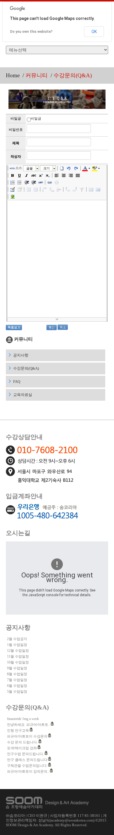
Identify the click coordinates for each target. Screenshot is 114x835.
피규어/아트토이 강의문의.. (28, 771)
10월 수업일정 (18, 662)
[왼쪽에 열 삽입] (68, 189)
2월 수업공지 (17, 639)
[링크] (50, 182)
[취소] (69, 168)
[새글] (62, 168)
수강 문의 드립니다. (23, 742)
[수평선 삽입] (41, 182)
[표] (12, 189)
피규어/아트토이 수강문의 (27, 736)
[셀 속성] (29, 189)
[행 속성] (36, 189)
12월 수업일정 (18, 651)
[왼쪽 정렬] (57, 175)
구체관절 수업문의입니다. (27, 766)
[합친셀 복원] (98, 189)
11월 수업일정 (18, 656)
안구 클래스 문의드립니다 (27, 760)
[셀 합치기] (91, 189)
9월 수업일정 (17, 668)
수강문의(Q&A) (26, 368)
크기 (46, 168)
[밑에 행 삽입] (52, 189)
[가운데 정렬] (64, 175)
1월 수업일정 (17, 645)
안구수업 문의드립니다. (26, 754)
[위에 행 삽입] (45, 189)
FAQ (16, 381)
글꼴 (29, 168)
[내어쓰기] (27, 182)
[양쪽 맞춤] (78, 175)
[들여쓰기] (34, 182)
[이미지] (12, 196)
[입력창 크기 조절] (57, 320)
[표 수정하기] (20, 189)
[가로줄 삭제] (59, 189)
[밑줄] (20, 175)
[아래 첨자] (48, 175)
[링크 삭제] (57, 182)
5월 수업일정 (17, 692)
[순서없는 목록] (20, 182)
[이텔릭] (27, 175)
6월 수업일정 (17, 686)
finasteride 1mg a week (23, 719)
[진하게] (12, 175)
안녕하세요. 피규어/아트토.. (29, 725)
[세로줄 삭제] (82, 189)
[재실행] (76, 168)
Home (13, 75)
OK (94, 31)
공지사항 (20, 355)
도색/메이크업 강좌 (22, 748)
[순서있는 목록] (12, 182)
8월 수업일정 (17, 674)
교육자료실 (22, 394)
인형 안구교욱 (18, 730)
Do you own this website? (31, 32)
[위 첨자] (41, 175)
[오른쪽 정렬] (71, 175)
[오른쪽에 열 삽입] (75, 189)
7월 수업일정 (17, 680)
